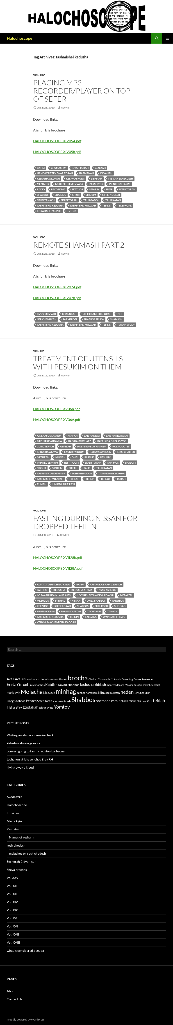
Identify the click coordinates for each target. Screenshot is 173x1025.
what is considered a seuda (25, 950)
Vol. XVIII (13, 942)
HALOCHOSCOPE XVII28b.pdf (57, 557)
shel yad (119, 606)
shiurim (91, 194)
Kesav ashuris (75, 178)
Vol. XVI (12, 926)
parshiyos (96, 183)
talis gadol (91, 200)
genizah (100, 167)
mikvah (60, 457)
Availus (20, 679)
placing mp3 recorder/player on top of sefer (81, 90)
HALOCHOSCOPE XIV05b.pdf (57, 151)
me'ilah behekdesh (120, 178)
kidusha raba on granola (23, 743)
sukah (73, 468)
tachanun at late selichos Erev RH (30, 759)
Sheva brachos (17, 870)
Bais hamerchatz (79, 441)
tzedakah (30, 707)
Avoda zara (14, 797)
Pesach (31, 701)
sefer (109, 189)
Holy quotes (121, 446)
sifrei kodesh (111, 194)
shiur (76, 194)
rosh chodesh (16, 845)
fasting (42, 589)
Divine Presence (143, 679)
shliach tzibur (127, 701)
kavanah (106, 173)
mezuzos (43, 183)
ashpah (72, 435)
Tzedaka (91, 616)
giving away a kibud (20, 767)
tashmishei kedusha (50, 205)
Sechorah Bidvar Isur (21, 861)
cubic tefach (45, 446)
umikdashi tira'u (63, 484)
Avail (10, 679)
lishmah (96, 178)
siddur (41, 468)
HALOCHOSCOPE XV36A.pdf (56, 419)
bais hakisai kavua (49, 441)
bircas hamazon (49, 679)
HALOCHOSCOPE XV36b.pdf (56, 409)
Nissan (76, 600)
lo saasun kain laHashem (54, 595)
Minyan (103, 692)
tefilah (74, 478)
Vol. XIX (12, 910)
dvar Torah (81, 167)
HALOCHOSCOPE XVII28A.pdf (57, 568)
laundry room (74, 451)
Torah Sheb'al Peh (49, 210)
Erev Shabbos (37, 684)
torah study (126, 324)
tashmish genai (82, 473)
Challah (93, 679)
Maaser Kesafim (133, 684)
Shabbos (42, 194)
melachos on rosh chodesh (27, 853)
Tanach (112, 611)
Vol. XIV (39, 75)
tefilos (105, 478)
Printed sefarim (119, 183)
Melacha (32, 691)
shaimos (60, 194)
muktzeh (114, 692)
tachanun (94, 611)
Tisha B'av (14, 707)
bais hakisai (92, 435)
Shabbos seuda (94, 319)
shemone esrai (107, 700)
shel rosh (101, 606)
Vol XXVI (13, 878)
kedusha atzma (47, 451)
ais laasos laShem (49, 435)
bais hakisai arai (117, 435)
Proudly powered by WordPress (25, 1019)
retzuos (77, 189)
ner (120, 313)
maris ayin (13, 692)
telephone (124, 205)
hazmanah (86, 173)
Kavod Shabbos (68, 685)
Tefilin (106, 205)
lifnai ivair (14, 813)
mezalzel (126, 595)
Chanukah (69, 313)
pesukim (105, 457)
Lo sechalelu (126, 451)
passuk (89, 457)
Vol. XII (12, 886)
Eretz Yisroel (17, 684)
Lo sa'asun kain (101, 451)
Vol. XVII (39, 510)
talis (87, 468)
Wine (50, 707)
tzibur (42, 707)
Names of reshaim (21, 837)
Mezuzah (43, 457)
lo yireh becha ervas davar (95, 595)
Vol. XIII (12, 894)
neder (127, 692)
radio (41, 189)
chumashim (58, 167)
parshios (118, 600)
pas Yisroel (70, 319)
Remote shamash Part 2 (78, 244)
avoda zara (32, 679)
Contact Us (14, 999)
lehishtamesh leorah (97, 313)
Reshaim (13, 829)
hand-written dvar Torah (55, 173)
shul (149, 701)
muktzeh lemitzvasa (69, 183)
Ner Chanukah (46, 319)
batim (41, 167)
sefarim (94, 189)
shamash (116, 319)
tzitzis (71, 210)
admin (65, 107)
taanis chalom (71, 611)
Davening (127, 679)
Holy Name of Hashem (91, 446)
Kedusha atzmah (48, 178)
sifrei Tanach (46, 200)
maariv (111, 685)
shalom (130, 462)
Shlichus (141, 701)
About (11, 991)
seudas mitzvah (62, 701)
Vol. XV (38, 351)
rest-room (71, 462)
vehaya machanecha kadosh (56, 622)
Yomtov (62, 706)
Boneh (63, 679)
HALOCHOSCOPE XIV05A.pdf (57, 141)
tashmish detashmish (51, 473)
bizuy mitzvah (46, 313)
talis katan (113, 200)
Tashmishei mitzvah (83, 205)
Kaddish (51, 685)
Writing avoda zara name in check (30, 735)
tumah (41, 484)
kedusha (59, 589)
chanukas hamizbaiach (106, 584)
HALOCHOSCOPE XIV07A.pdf (57, 287)
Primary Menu (167, 38)
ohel (75, 457)
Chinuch (116, 679)
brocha (78, 678)
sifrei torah (69, 200)
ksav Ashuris (107, 589)
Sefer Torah (127, 189)
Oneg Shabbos (96, 600)
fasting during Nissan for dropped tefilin (85, 522)
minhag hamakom (87, 692)
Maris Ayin (14, 821)
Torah (121, 478)
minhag (60, 600)
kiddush (100, 685)
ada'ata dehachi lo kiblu (53, 584)
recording (58, 189)
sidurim (57, 468)
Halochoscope (19, 38)
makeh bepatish (151, 684)
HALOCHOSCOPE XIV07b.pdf (57, 298)
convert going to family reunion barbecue (35, 751)
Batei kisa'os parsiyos (111, 441)
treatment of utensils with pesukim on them (78, 362)
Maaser (119, 684)
